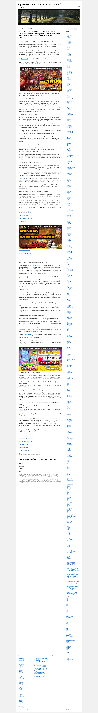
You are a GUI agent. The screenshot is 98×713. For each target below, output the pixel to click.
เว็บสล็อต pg (69, 549)
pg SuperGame (69, 260)
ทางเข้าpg (68, 448)
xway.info (68, 421)
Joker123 (46, 474)
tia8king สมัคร (40, 665)
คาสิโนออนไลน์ (52, 481)
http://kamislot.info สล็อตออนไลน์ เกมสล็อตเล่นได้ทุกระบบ (40, 5)
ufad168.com (69, 389)
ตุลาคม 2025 (21, 669)
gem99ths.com (69, 152)
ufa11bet (68, 382)
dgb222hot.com (69, 118)
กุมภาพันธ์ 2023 (21, 707)
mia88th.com (69, 229)
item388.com (69, 174)
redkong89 (68, 306)
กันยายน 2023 (21, 699)
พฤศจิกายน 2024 (21, 682)
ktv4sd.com (68, 192)
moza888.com (69, 234)
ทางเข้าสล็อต (69, 450)
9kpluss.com (69, 56)
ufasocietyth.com (69, 396)
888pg (68, 44)
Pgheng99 (68, 271)
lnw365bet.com (69, 202)
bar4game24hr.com (70, 80)
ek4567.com (69, 125)
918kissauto (69, 53)
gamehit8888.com (69, 150)
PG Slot (27, 475)
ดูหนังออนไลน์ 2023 (70, 440)
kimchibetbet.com (69, 186)
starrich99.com (69, 361)
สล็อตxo (68, 504)
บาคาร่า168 (69, 454)
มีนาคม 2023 (21, 706)
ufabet (67, 629)
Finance (38, 24)
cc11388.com (69, 113)
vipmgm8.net (69, 412)
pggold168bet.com (70, 269)
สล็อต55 (68, 492)
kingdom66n (69, 187)
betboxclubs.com (69, 84)
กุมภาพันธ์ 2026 (21, 664)
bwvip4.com (69, 109)
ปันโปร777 (68, 462)
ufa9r (67, 386)
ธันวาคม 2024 (21, 681)
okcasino (68, 245)
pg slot (67, 599)
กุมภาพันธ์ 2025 (21, 678)
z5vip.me (68, 424)
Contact (77, 24)
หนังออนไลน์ (69, 528)
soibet (68, 352)
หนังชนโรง (68, 527)
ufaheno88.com (69, 391)
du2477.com (69, 121)
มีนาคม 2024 (21, 691)
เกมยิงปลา (46, 477)
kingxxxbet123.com (70, 188)
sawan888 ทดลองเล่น (70, 324)
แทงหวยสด (69, 556)
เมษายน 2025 (21, 676)
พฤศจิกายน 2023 (21, 696)
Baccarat (33, 474)
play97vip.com (69, 288)
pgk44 (68, 274)
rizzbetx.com (69, 312)
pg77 (67, 265)
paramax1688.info (69, 252)
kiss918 (68, 190)
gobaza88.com (69, 157)
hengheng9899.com (70, 164)
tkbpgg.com (68, 377)
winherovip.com (69, 416)
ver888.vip (68, 407)
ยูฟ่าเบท (68, 474)
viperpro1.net (69, 410)
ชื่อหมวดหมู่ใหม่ (69, 433)
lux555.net (68, 209)
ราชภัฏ (68, 479)
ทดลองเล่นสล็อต (69, 444)
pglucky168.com (69, 275)
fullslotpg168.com (69, 148)
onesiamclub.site (69, 247)
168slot (68, 36)
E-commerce (33, 24)
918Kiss (23, 474)
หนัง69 (68, 526)
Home (20, 24)
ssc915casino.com (69, 358)
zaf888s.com (69, 425)
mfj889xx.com (69, 228)
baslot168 (68, 82)
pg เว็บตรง (68, 263)
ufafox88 (68, 390)
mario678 (68, 218)
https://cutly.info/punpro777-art (25, 218)
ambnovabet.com (69, 71)
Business (27, 24)
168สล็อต (68, 37)
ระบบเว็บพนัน (69, 476)
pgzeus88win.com (69, 287)
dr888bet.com (69, 119)
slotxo (67, 607)
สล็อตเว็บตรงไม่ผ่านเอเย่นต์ (71, 516)
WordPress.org (69, 660)
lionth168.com (69, 197)
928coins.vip (69, 54)
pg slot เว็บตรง (69, 258)
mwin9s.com (69, 236)
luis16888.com (69, 206)
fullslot (68, 144)
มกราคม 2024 (21, 694)
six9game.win (69, 341)
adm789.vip (68, 65)
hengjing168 (69, 166)
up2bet (68, 400)
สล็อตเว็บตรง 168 (70, 514)
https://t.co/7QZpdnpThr (24, 450)
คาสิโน (55, 476)
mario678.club (69, 220)
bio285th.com (69, 96)
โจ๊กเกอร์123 (69, 557)
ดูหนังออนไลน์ (69, 439)
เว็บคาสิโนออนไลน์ (70, 539)
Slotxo (52, 476)
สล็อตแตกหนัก (69, 520)
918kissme (39, 658)
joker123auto (69, 180)
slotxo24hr (68, 350)
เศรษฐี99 (68, 553)
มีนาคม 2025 (21, 677)
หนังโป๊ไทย (67, 649)
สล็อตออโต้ (69, 509)
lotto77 (68, 204)
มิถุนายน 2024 (21, 688)
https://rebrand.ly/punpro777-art (25, 215)
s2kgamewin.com (69, 318)
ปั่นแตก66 (68, 460)
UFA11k (68, 383)
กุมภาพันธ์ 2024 (21, 693)
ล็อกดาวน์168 (69, 481)
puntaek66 (68, 300)
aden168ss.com (69, 61)
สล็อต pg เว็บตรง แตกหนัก (71, 488)
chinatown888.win (70, 114)
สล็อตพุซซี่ (68, 507)
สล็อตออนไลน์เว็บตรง (69, 616)
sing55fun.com (69, 338)
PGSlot (30, 475)
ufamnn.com (69, 392)
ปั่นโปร (67, 618)
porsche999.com (69, 290)
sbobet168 (68, 325)
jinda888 (68, 178)
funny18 (68, 149)
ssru (67, 360)
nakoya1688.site (69, 238)
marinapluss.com (69, 217)
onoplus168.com (69, 250)
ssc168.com (68, 356)
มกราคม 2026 (21, 665)
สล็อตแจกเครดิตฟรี (70, 519)
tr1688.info (68, 379)
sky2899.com (69, 342)
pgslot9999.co (39, 475)
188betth (68, 38)
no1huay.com (21, 475)
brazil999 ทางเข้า (70, 107)
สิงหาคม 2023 (21, 700)
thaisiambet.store (69, 372)
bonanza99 (68, 103)
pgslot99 (68, 282)
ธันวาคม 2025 (21, 666)
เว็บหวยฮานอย (69, 552)
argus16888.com (69, 72)
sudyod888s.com (69, 364)
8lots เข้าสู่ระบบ (36, 657)
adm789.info (69, 62)
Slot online (67, 637)
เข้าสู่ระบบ (68, 657)
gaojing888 (68, 151)
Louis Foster (32, 38)
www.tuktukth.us (69, 419)
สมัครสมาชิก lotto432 (70, 482)
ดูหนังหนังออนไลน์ (70, 438)
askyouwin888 (69, 76)
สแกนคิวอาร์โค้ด (70, 523)
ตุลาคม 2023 (21, 697)
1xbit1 (68, 39)
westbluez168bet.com (70, 415)
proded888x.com (69, 293)
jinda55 (68, 176)
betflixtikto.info (69, 88)
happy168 (68, 162)
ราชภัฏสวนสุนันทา (70, 480)
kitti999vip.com (69, 191)
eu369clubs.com (69, 128)
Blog (23, 24)
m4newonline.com (70, 210)
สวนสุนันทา (69, 522)
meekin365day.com (70, 223)
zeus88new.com (69, 430)
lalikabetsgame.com (70, 194)
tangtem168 (68, 367)
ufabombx (68, 388)
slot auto (68, 346)
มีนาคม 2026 (21, 663)
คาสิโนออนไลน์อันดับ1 (69, 636)
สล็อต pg (68, 486)
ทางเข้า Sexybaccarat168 (71, 446)
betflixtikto (68, 86)
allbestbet (68, 66)
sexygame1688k (69, 336)
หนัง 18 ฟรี (68, 525)
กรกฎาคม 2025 (21, 672)
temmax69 (68, 371)
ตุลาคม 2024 (21, 683)
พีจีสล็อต (68, 466)
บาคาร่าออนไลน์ (28, 477)
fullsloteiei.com (41, 474)
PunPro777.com (22, 476)
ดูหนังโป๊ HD (68, 647)
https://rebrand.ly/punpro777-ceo (26, 438)
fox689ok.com (69, 142)
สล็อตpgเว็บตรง (69, 502)
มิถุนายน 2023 (21, 702)
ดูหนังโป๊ (67, 648)
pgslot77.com (34, 475)
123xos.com (69, 33)
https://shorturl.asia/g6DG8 (24, 447)
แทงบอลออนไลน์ (70, 555)
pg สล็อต (68, 262)
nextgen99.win (69, 240)
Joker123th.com (51, 474)
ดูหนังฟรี (67, 645)
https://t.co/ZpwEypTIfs (26, 253)
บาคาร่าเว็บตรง (69, 456)
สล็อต (37, 477)
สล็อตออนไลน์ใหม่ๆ (69, 633)
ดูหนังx (68, 437)
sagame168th (69, 322)
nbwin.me (68, 239)
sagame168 (68, 320)
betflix (68, 85)
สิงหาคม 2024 (21, 685)
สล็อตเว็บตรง (69, 511)
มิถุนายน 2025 (21, 673)
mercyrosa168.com (70, 226)
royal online (68, 314)
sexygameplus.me (69, 337)
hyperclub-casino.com (70, 169)
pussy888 (67, 609)
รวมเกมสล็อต (69, 475)
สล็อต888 (68, 496)
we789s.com (69, 414)
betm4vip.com (69, 90)
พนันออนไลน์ (34, 477)
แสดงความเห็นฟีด (70, 659)
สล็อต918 (68, 498)
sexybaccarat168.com (40, 476)
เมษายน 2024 (21, 690)
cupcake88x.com (69, 115)
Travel (73, 24)
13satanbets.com (69, 35)
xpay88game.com (69, 420)
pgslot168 (68, 278)
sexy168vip (68, 331)
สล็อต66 (68, 493)
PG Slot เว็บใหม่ (69, 259)
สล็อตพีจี (68, 505)
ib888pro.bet (69, 170)
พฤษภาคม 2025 (21, 675)
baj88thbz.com (69, 78)
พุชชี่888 (68, 467)
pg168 (68, 264)
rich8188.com (69, 310)
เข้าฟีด (68, 658)
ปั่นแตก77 (68, 461)
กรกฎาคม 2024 (21, 687)
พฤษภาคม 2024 (21, 689)
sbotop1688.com (69, 326)
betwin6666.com (69, 92)
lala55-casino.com (69, 193)
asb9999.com (69, 74)
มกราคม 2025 (21, 679)
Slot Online (49, 476)
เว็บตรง (68, 540)
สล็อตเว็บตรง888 (69, 515)
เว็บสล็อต (68, 547)
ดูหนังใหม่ (68, 442)
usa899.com (69, 401)
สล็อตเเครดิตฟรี (36, 265)
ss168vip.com (69, 354)
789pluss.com (69, 42)
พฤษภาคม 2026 (21, 660)
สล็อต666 (68, 494)
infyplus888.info (69, 173)
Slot (45, 476)
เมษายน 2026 (21, 661)
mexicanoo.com (69, 227)
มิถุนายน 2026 (21, 659)
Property (63, 24)
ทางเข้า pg (68, 445)
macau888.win (69, 215)
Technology (69, 24)
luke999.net (68, 208)
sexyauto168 (69, 332)
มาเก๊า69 (68, 470)
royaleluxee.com (69, 316)
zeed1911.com (69, 427)
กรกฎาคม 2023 (21, 701)
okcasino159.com (69, 246)
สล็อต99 (68, 499)
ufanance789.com (69, 395)
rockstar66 (68, 313)
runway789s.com (69, 317)
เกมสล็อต (68, 533)
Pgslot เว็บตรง (69, 277)
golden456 (68, 158)
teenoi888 (68, 370)
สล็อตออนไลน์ (41, 477)
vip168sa (68, 409)
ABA (26, 474)
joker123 (67, 613)
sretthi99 (68, 353)
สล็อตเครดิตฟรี (24, 59)
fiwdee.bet (68, 138)
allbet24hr (68, 67)
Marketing (47, 24)
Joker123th (49, 479)
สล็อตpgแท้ (69, 503)
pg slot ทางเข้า (69, 257)
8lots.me (68, 48)
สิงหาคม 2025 (21, 671)
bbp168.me (68, 83)
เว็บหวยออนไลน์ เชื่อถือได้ (71, 551)
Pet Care (59, 24)
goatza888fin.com (69, 156)
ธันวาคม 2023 (21, 695)
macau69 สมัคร (69, 214)
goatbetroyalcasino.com (70, 154)
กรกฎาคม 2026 (21, 658)
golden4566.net (69, 160)
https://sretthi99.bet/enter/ (71, 167)
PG (24, 475)
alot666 (68, 69)
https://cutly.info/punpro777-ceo (25, 441)
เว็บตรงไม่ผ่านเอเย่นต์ (70, 543)
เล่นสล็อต (68, 538)
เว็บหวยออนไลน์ (69, 550)
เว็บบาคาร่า (69, 544)
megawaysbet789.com (70, 224)
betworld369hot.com (70, 94)
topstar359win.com (70, 378)
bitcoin (68, 97)
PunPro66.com (49, 475)
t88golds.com (69, 366)
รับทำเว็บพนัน (69, 478)
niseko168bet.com (69, 241)
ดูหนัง (68, 436)
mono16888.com (69, 233)
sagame (68, 319)
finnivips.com (69, 137)
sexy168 (68, 330)
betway (68, 91)
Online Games (53, 24)
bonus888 (68, 104)
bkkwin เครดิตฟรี (70, 98)
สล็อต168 (68, 490)
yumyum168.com (69, 422)
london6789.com (69, 203)
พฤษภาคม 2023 (21, 703)
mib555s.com (69, 232)
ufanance (68, 394)
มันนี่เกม (68, 469)
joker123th (68, 181)
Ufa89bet (68, 385)
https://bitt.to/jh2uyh (23, 221)
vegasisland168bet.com (70, 404)
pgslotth (68, 286)
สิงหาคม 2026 (21, 657)
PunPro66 (44, 475)
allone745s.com (69, 68)
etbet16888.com (69, 126)
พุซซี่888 (68, 468)
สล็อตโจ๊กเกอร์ (69, 521)
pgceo (68, 266)
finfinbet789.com (69, 134)
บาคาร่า (23, 477)
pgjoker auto (69, 272)
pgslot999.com (34, 480)
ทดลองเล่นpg (69, 443)
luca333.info (69, 205)
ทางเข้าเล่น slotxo (70, 451)
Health (42, 24)
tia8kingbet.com (69, 374)
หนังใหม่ (68, 529)
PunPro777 (35, 257)
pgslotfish (68, 284)
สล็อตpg (68, 501)
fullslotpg (68, 146)
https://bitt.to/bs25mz (23, 444)
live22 (68, 199)
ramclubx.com (69, 305)
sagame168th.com (32, 476)
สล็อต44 (68, 491)
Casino (37, 474)
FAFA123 (68, 130)
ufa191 (68, 384)
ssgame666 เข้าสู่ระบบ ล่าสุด (71, 359)
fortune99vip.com (69, 140)
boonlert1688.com (69, 106)
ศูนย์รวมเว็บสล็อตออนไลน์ (70, 639)
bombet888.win (69, 102)
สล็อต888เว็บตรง (69, 497)
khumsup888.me (69, 184)
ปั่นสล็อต (68, 458)
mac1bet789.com (69, 212)
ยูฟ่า (67, 472)
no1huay (56, 474)
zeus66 (68, 428)
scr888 (68, 329)
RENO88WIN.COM (70, 307)
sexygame (68, 335)
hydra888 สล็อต (69, 168)
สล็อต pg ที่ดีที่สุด (69, 487)
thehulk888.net (69, 373)
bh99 (67, 95)
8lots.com (68, 45)
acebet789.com (69, 60)
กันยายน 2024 (21, 684)
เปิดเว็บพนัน (69, 537)
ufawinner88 (69, 398)
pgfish (68, 268)
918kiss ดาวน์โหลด (70, 51)
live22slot (68, 200)
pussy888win (69, 304)
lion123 (68, 196)
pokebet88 (68, 289)
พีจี (67, 464)
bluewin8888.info (69, 100)
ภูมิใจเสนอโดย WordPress (71, 709)
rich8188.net (69, 311)
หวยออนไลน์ (69, 531)
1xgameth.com (69, 41)
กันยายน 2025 (21, 670)
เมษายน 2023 (21, 705)
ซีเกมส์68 (68, 434)
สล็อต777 (23, 41)
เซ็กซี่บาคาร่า (69, 535)
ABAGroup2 (29, 474)
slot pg (68, 348)
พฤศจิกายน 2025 (21, 667)
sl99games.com (69, 343)
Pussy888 (27, 476)
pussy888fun (69, 302)
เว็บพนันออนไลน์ (54, 477)
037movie (68, 32)
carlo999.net (69, 110)
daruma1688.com (69, 116)
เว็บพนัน (49, 477)
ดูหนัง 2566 (35, 666)
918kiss (67, 610)
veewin (68, 403)
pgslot (67, 600)
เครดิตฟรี (68, 534)
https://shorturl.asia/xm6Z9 (24, 250)
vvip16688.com (69, 413)
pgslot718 (68, 280)
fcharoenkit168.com (70, 131)
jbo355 (68, 175)
